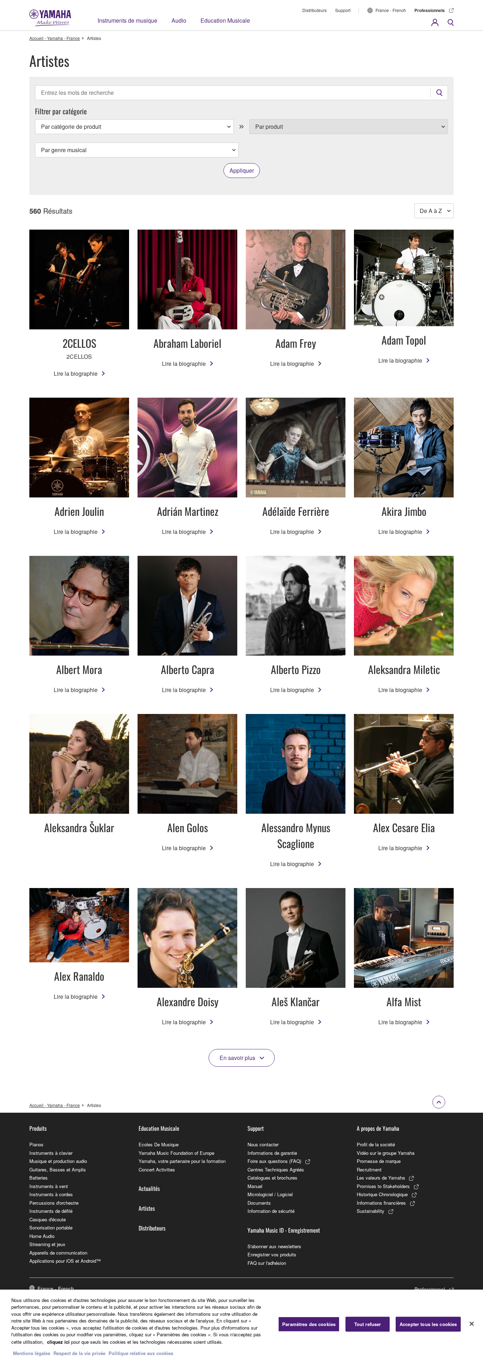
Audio (178, 20)
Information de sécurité (271, 1211)
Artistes (147, 1208)
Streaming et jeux (47, 1244)
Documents (259, 1202)
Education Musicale (225, 20)
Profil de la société (376, 1144)
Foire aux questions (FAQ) (274, 1161)
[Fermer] (471, 1324)
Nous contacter (263, 1144)
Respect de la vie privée (79, 1352)
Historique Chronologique (382, 1194)
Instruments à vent (48, 1186)
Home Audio (41, 1236)
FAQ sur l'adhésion (267, 1263)
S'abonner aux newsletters (274, 1246)
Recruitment (369, 1169)
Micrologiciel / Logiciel (270, 1194)
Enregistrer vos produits (272, 1254)
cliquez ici (58, 1341)
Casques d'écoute (47, 1219)
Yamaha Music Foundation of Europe (176, 1152)
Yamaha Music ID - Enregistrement (284, 1230)
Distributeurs (314, 10)
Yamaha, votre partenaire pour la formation (182, 1161)
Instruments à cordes (51, 1194)
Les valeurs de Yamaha (381, 1177)
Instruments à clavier (50, 1152)
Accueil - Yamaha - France (54, 38)
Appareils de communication (58, 1252)
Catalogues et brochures (272, 1177)
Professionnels (429, 10)
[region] (241, 1325)
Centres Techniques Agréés (276, 1169)
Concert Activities (157, 1169)
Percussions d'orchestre (53, 1202)
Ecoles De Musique (159, 1144)
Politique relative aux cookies (141, 1352)
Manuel (255, 1186)
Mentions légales (31, 1352)
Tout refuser (367, 1324)
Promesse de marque (379, 1161)
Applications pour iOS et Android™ (65, 1260)
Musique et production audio (58, 1161)
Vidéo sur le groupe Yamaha (385, 1152)
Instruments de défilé (50, 1211)
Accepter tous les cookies (428, 1324)
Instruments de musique (127, 20)
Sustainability (370, 1211)
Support (342, 10)
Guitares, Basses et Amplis (57, 1169)
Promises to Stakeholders (383, 1186)
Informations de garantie (272, 1152)
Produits (38, 1128)
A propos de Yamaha (378, 1128)
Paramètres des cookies (309, 1324)
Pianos (36, 1144)
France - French (391, 10)
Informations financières (381, 1202)
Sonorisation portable (50, 1227)
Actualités (149, 1188)
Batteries (38, 1177)
